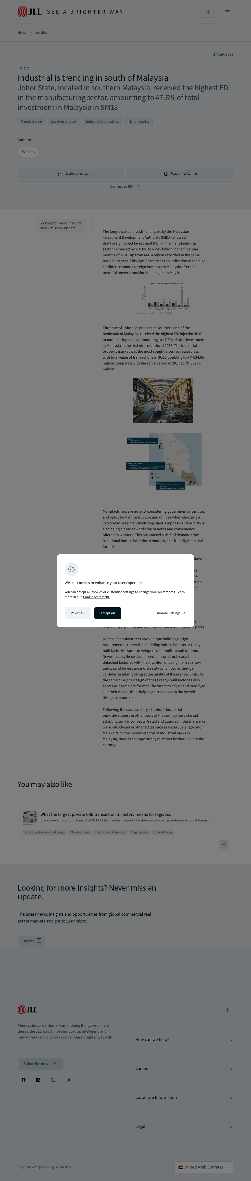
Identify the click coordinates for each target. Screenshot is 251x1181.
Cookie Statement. (96, 597)
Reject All (77, 613)
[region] (125, 590)
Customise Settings (169, 613)
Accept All (107, 613)
